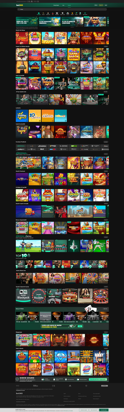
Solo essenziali (94, 410)
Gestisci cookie (84, 410)
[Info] (31, 103)
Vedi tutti (105, 46)
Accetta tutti (103, 410)
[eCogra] (104, 386)
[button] (27, 43)
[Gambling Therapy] (35, 386)
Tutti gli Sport (56, 5)
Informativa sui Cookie (68, 410)
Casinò (69, 5)
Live (63, 5)
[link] (22, 38)
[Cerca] (19, 9)
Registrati (101, 5)
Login (106, 5)
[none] (62, 255)
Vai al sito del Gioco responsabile (98, 379)
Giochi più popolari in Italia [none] (21, 258)
